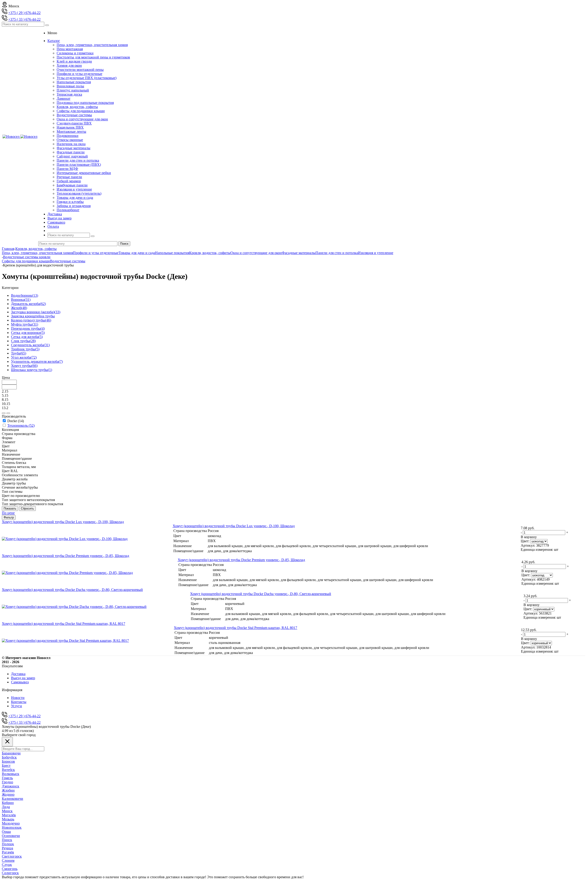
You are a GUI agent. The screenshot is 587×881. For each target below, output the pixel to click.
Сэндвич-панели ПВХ (74, 123)
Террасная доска (69, 94)
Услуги (16, 706)
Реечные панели (69, 177)
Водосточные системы (74, 115)
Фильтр (9, 517)
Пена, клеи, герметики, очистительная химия (92, 45)
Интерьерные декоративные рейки (84, 173)
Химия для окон (69, 65)
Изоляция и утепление (74, 189)
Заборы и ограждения (74, 206)
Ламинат (63, 98)
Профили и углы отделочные (79, 74)
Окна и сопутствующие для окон (82, 119)
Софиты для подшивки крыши (81, 111)
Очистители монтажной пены (80, 70)
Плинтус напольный (73, 90)
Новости (18, 698)
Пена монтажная (70, 49)
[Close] (7, 741)
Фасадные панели (71, 152)
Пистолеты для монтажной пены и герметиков (93, 57)
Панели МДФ (67, 169)
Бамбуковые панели (72, 185)
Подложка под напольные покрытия (85, 103)
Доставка (18, 674)
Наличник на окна (71, 144)
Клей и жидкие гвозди (74, 61)
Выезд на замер (23, 678)
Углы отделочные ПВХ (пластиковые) (86, 78)
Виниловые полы (70, 86)
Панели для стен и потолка (78, 160)
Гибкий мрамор (69, 181)
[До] (8, 413)
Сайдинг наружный (72, 156)
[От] (4, 413)
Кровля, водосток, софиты (77, 107)
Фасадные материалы (73, 148)
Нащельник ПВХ (70, 127)
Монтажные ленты (71, 131)
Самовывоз (20, 682)
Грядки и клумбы (70, 202)
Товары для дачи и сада (75, 197)
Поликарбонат (68, 210)
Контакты (18, 702)
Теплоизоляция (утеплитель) (79, 193)
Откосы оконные (70, 140)
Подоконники (67, 136)
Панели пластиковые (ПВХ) (79, 164)
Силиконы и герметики (75, 53)
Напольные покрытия (74, 82)
